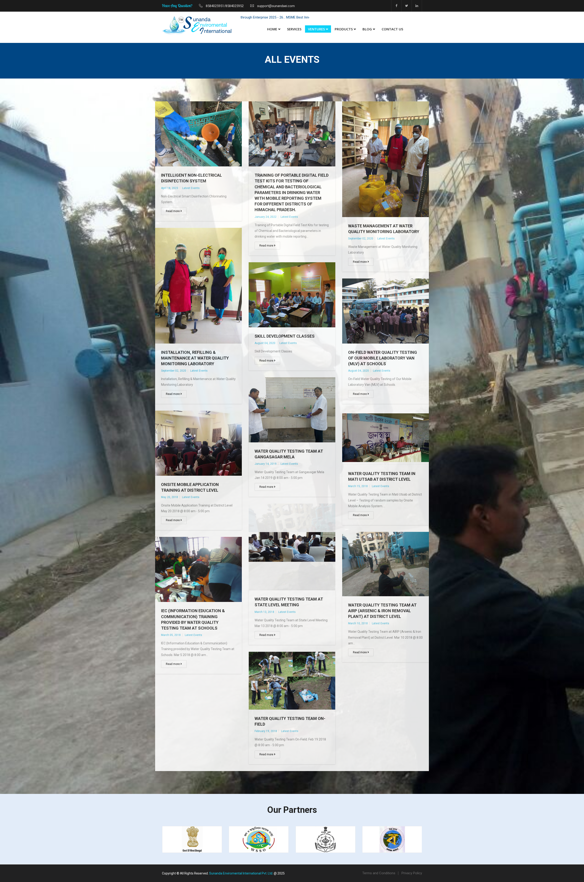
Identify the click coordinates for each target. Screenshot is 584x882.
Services (294, 29)
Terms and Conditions (378, 873)
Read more (173, 211)
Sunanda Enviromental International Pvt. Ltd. (241, 873)
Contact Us (392, 29)
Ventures (316, 29)
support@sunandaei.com (276, 6)
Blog (367, 29)
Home (272, 29)
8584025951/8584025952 (225, 6)
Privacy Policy (412, 873)
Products (344, 29)
